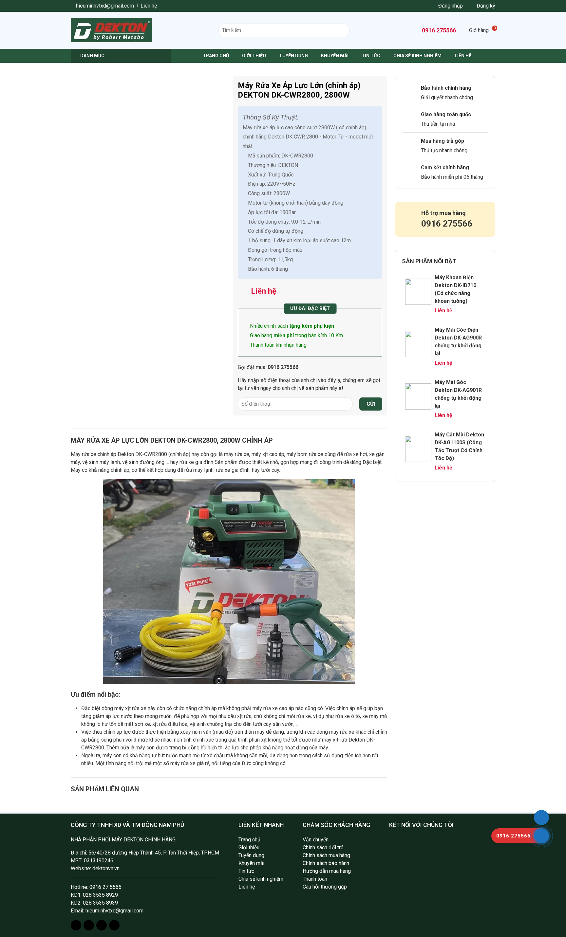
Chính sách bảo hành (326, 863)
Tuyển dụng (293, 55)
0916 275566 (438, 30)
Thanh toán (315, 879)
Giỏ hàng (482, 30)
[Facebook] (76, 925)
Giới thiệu (254, 55)
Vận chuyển (316, 839)
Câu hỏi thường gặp (325, 887)
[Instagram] (89, 925)
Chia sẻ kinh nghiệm (417, 55)
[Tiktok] (114, 925)
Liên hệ (149, 6)
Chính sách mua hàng (326, 855)
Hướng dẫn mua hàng (327, 871)
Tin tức (371, 55)
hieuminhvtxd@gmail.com (104, 6)
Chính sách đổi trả (323, 847)
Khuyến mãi (335, 55)
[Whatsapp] (102, 925)
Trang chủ (216, 55)
